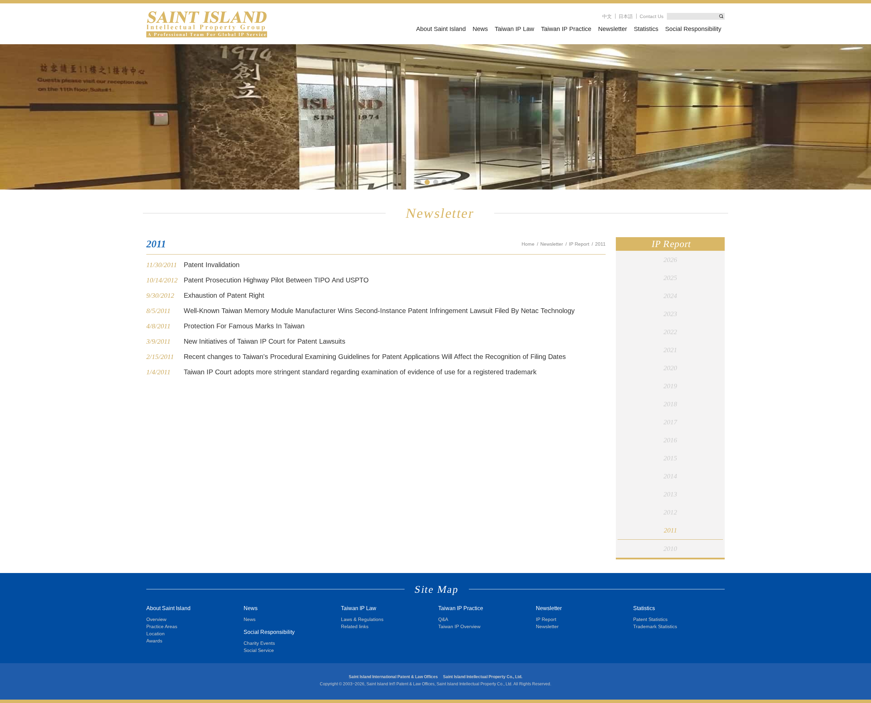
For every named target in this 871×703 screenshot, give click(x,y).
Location (155, 633)
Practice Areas (161, 626)
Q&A (443, 619)
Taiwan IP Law (514, 29)
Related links (354, 626)
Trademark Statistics (655, 626)
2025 (670, 277)
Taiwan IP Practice (566, 29)
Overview (156, 619)
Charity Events (259, 643)
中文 (607, 16)
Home (528, 244)
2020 (670, 368)
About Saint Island (441, 29)
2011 (670, 530)
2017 (670, 422)
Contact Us (651, 16)
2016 (670, 440)
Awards (154, 640)
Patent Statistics (650, 619)
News (480, 29)
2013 (670, 494)
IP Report (579, 244)
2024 (670, 295)
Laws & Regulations (362, 619)
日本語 (626, 16)
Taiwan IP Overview (459, 626)
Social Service (259, 650)
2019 (670, 386)
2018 (670, 404)
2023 (670, 313)
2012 (670, 512)
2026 (670, 259)
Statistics (646, 29)
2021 (670, 350)
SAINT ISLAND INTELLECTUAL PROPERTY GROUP (206, 23)
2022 (670, 332)
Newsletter (612, 29)
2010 (670, 548)
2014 (670, 476)
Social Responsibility (693, 29)
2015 (670, 458)
